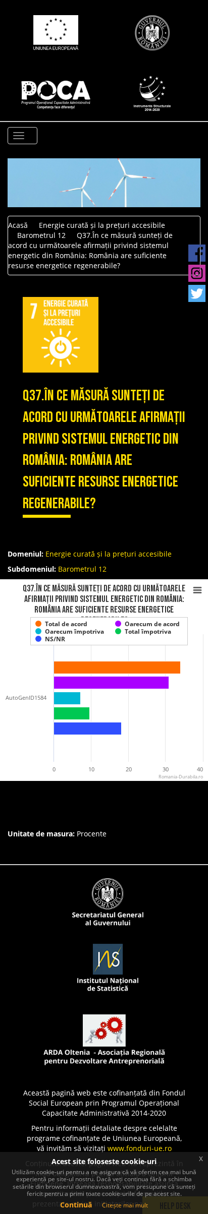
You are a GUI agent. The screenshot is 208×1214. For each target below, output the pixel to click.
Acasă (18, 225)
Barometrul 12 (41, 235)
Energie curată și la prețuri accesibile (102, 225)
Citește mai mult (125, 1205)
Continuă (76, 1204)
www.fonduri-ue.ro (140, 1148)
